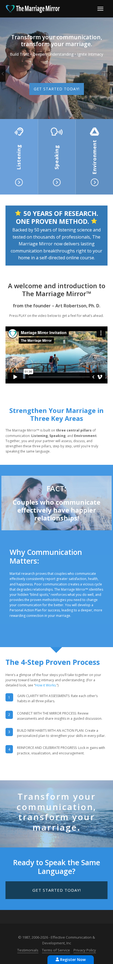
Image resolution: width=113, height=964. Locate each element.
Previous (2, 74)
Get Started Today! (57, 88)
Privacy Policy (85, 950)
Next (110, 74)
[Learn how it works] (19, 131)
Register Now (72, 959)
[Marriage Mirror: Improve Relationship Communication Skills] (32, 8)
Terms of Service (56, 950)
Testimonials (27, 950)
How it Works (45, 685)
